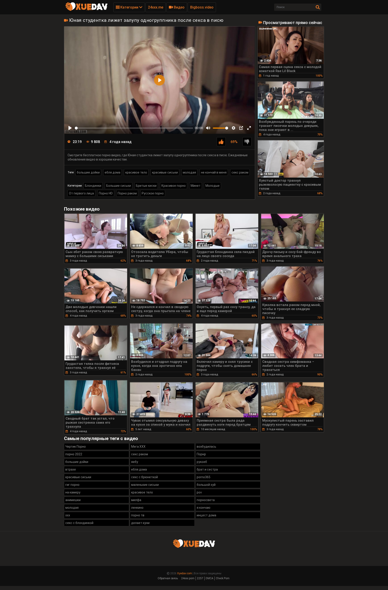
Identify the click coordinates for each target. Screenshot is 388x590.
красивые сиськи (165, 172)
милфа (136, 500)
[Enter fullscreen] (249, 128)
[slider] (134, 128)
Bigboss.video (202, 7)
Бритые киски (146, 185)
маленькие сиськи (145, 485)
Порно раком (127, 193)
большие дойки (88, 172)
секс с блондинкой (79, 523)
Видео (179, 7)
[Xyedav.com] (86, 10)
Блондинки (93, 185)
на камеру (72, 492)
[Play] (70, 128)
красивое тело (136, 172)
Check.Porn (222, 578)
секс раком (239, 172)
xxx (67, 515)
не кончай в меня (214, 172)
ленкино (137, 507)
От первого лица (81, 193)
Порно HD (106, 193)
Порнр (201, 454)
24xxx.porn (187, 578)
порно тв (137, 515)
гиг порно (72, 485)
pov (199, 492)
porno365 (203, 477)
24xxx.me (155, 7)
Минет (196, 185)
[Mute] (208, 128)
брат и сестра (207, 469)
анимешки (73, 500)
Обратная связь (168, 578)
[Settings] (233, 128)
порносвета (206, 500)
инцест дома (206, 515)
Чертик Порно (75, 446)
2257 (200, 578)
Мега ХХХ (138, 446)
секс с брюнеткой (144, 477)
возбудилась (206, 446)
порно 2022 (73, 454)
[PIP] (241, 128)
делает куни (140, 523)
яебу (134, 462)
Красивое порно (173, 185)
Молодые (212, 185)
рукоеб (202, 462)
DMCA (209, 578)
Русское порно (153, 193)
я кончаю (203, 507)
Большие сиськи (118, 185)
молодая (189, 172)
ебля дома (112, 172)
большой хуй (206, 485)
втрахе (70, 469)
